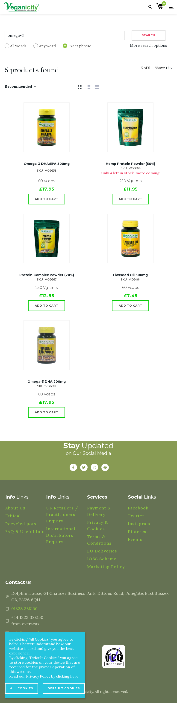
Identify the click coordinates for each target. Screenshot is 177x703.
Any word (47, 45)
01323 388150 (24, 608)
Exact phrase (79, 45)
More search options (148, 45)
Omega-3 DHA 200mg (46, 381)
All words (18, 45)
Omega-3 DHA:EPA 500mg (47, 164)
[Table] (97, 86)
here (74, 676)
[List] (88, 86)
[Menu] (171, 7)
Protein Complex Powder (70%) (46, 275)
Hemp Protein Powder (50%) (130, 164)
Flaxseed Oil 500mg (130, 275)
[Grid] (80, 86)
